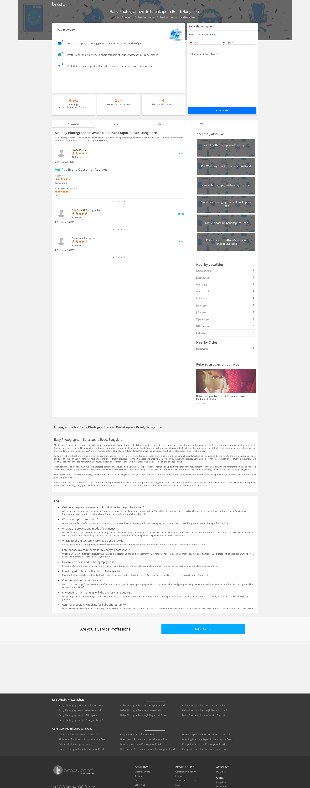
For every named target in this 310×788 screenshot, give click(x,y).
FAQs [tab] (201, 123)
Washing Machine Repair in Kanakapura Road (207, 739)
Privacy (178, 776)
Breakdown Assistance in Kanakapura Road (144, 739)
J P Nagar (201, 312)
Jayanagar (201, 305)
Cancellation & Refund (185, 771)
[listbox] (240, 43)
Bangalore (221, 782)
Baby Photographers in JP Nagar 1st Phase (143, 715)
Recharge (139, 776)
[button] (207, 43)
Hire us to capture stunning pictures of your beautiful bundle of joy (104, 43)
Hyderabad (202, 348)
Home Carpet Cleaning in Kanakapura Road (206, 734)
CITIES (220, 777)
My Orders (221, 771)
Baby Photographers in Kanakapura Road (81, 705)
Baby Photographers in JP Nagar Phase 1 (81, 720)
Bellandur (201, 298)
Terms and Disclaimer (185, 780)
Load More (120, 201)
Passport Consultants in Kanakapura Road (205, 749)
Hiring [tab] (158, 123)
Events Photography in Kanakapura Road (81, 749)
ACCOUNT (222, 767)
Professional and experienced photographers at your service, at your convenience (112, 54)
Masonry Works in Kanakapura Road (140, 744)
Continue (222, 110)
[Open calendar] (219, 42)
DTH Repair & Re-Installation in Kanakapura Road (147, 749)
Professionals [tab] (73, 123)
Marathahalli (203, 291)
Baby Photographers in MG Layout (78, 715)
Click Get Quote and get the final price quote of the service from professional (109, 66)
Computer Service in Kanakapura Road (203, 744)
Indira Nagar (203, 333)
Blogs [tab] (116, 123)
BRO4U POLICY (184, 767)
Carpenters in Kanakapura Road (137, 734)
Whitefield (201, 284)
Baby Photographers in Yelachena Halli (80, 710)
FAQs (177, 784)
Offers (138, 780)
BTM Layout (203, 326)
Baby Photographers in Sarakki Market (203, 715)
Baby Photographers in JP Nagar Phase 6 (204, 710)
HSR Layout (202, 277)
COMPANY (141, 767)
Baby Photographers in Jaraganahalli (140, 710)
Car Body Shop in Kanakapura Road (78, 734)
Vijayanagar (202, 319)
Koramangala (203, 270)
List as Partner (203, 629)
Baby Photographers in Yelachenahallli (203, 705)
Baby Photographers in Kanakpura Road (142, 705)
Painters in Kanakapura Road (75, 744)
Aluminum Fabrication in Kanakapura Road (82, 739)
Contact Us (140, 784)
